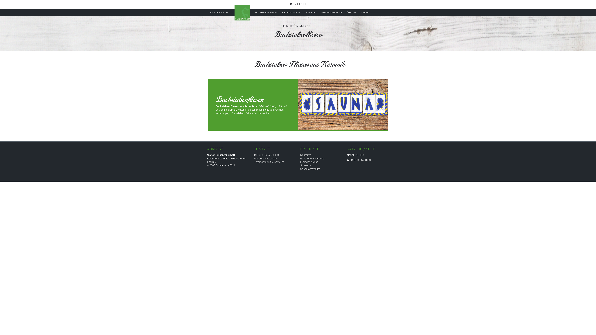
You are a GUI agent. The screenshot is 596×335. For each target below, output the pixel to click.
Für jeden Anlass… (310, 162)
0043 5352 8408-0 (269, 155)
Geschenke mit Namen (312, 158)
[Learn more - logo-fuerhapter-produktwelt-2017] (242, 12)
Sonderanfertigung (310, 169)
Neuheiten (305, 155)
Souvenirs (305, 165)
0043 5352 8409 (268, 158)
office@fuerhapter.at (272, 162)
